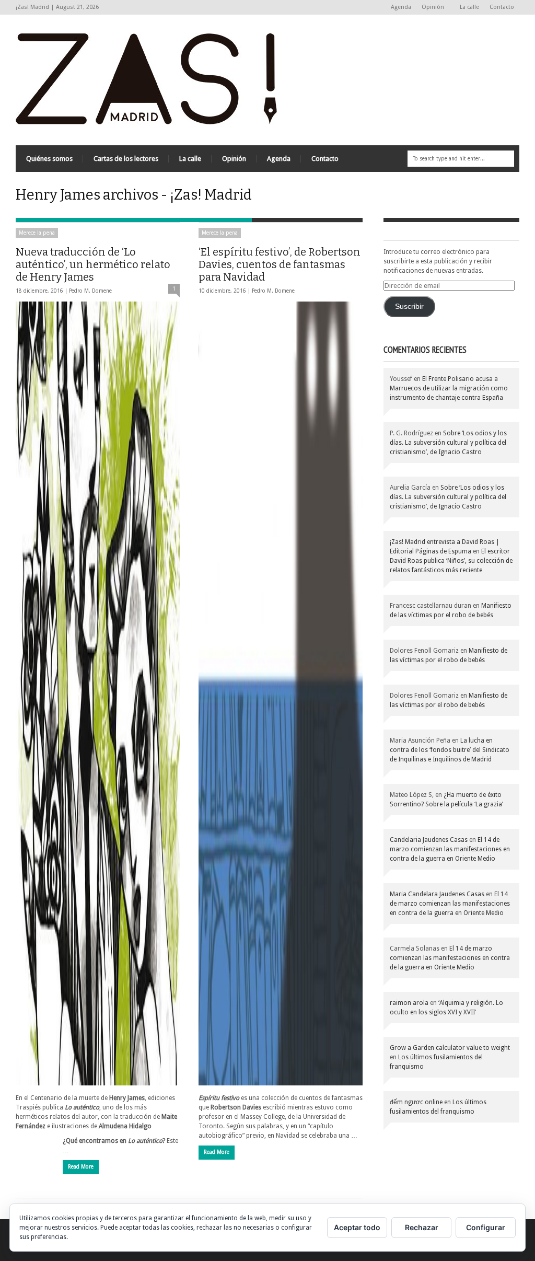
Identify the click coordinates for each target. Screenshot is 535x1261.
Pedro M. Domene (90, 291)
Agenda (401, 7)
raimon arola (409, 1003)
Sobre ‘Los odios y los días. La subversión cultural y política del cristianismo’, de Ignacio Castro (448, 443)
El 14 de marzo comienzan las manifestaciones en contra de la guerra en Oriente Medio (450, 849)
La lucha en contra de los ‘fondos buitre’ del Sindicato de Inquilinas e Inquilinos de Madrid (449, 750)
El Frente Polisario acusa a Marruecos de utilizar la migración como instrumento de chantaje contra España (449, 388)
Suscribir (409, 306)
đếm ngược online (416, 1102)
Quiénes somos (49, 159)
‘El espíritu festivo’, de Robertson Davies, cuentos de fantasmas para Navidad (279, 264)
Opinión (430, 7)
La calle (469, 7)
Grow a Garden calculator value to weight (450, 1047)
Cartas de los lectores (126, 159)
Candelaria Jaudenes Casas (429, 839)
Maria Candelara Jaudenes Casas (437, 894)
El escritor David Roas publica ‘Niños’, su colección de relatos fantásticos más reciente (451, 561)
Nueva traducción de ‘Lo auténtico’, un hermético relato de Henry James (93, 264)
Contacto (502, 7)
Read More (81, 1167)
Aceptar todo (357, 1227)
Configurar (485, 1227)
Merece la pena (37, 233)
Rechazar (421, 1227)
